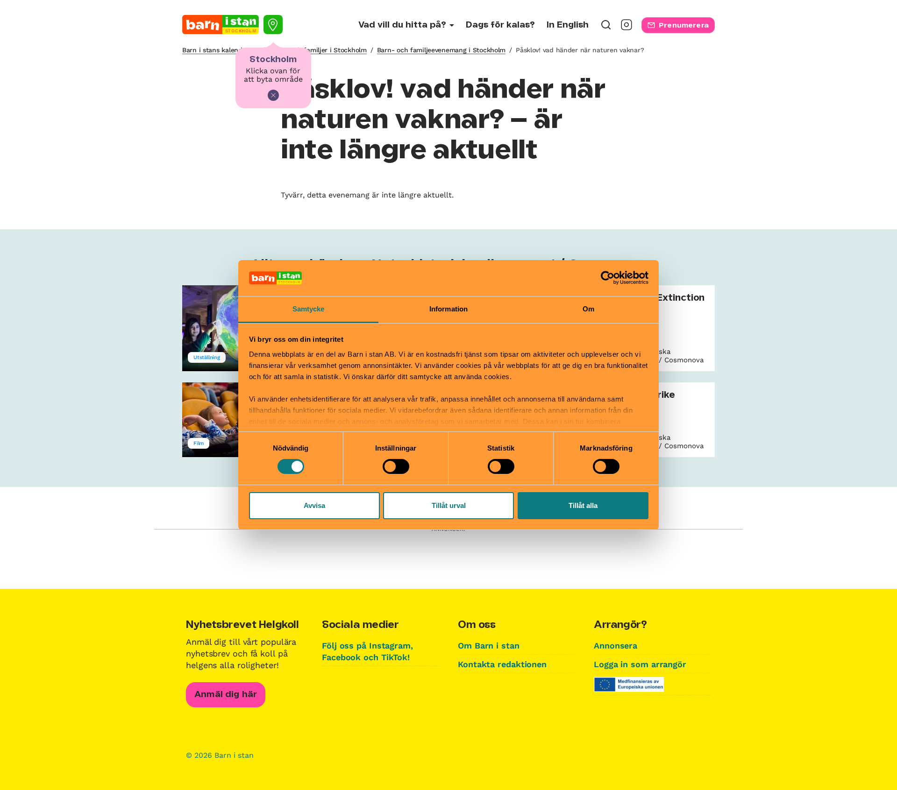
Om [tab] (588, 309)
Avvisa (314, 505)
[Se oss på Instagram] (626, 27)
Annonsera (615, 645)
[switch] (396, 466)
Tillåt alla (583, 505)
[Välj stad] (273, 24)
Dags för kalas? (500, 25)
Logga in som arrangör (640, 664)
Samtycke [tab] (308, 309)
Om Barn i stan (489, 645)
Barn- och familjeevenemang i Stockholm (441, 50)
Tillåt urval (449, 505)
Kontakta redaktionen (502, 664)
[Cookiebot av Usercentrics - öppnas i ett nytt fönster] (607, 278)
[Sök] (606, 27)
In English (568, 25)
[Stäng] (273, 95)
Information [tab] (448, 309)
